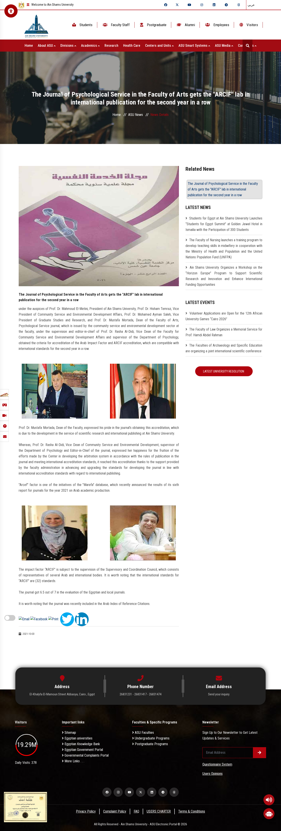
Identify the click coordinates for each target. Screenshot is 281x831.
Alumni (189, 25)
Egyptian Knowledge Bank (82, 744)
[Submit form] (259, 752)
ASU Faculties (144, 732)
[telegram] (226, 5)
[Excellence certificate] (25, 807)
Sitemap (70, 732)
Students (85, 25)
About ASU (46, 45)
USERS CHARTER (159, 811)
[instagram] (202, 5)
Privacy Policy (86, 811)
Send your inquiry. (219, 694)
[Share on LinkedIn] (82, 619)
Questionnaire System (217, 764)
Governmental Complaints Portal (86, 755)
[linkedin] (214, 5)
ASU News (135, 115)
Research (111, 45)
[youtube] (189, 5)
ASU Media (223, 45)
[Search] (247, 46)
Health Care (131, 45)
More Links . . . (74, 761)
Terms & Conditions (191, 811)
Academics (89, 45)
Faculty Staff (120, 25)
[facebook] (166, 5)
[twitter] (177, 5)
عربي (251, 5)
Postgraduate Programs (151, 744)
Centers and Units (158, 45)
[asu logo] (36, 25)
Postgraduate (156, 25)
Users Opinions (212, 774)
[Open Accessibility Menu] (11, 11)
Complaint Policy (114, 811)
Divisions (67, 45)
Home (29, 45)
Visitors (252, 25)
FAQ (136, 811)
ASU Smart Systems (193, 45)
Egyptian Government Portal (83, 750)
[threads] (238, 5)
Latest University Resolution (224, 371)
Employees (221, 25)
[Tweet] (67, 619)
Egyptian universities (78, 738)
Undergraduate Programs (151, 738)
